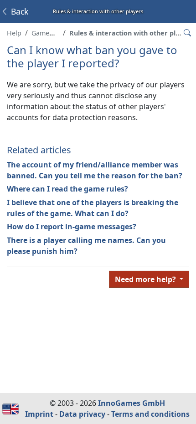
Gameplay (46, 33)
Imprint (39, 414)
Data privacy (82, 414)
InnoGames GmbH (131, 403)
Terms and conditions (150, 414)
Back (18, 11)
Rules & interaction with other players (131, 33)
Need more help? (146, 279)
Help (14, 33)
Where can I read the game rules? (67, 189)
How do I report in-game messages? (71, 227)
